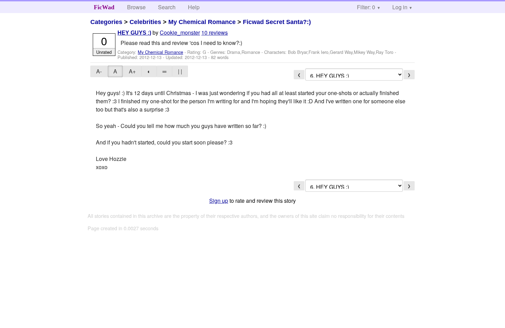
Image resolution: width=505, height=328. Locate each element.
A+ (132, 71)
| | (180, 71)
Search (167, 7)
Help (194, 7)
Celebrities (145, 22)
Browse (136, 7)
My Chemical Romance (202, 22)
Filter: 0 (366, 7)
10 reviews (214, 32)
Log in (399, 7)
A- (99, 71)
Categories (106, 22)
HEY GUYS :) (134, 33)
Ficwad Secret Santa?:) (277, 22)
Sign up (218, 200)
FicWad (104, 7)
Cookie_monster (180, 32)
